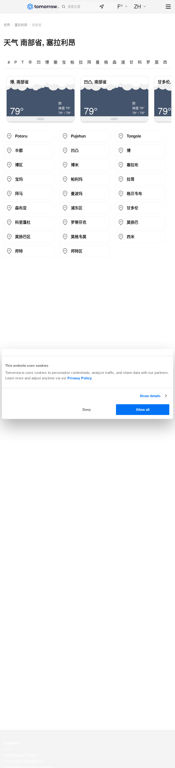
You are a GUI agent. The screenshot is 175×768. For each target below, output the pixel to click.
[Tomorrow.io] (43, 6)
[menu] (168, 7)
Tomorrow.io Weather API (24, 761)
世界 (7, 24)
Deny (86, 409)
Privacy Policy (79, 378)
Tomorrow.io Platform (21, 755)
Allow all (142, 409)
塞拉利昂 (21, 24)
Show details (150, 396)
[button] (87, 6)
